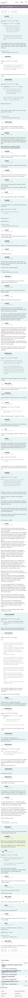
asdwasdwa (3, 20)
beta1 (6, 885)
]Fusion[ (7, 16)
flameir (6, 786)
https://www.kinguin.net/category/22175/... (11, 146)
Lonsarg (7, 303)
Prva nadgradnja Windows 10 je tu (10, 981)
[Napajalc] (2, 133)
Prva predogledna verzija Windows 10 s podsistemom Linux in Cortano (11, 971)
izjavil (17, 20)
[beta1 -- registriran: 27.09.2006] (2, 886)
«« (2, 11)
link (4, 47)
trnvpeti (7, 160)
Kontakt (2, 996)
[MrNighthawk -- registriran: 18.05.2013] (2, 354)
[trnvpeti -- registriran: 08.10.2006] (2, 161)
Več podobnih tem (3, 987)
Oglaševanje (17, 993)
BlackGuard (8, 276)
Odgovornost (4, 993)
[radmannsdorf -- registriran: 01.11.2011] (2, 80)
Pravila (2, 991)
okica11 (7, 876)
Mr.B (6, 850)
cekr (6, 429)
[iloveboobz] (2, 393)
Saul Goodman (8, 633)
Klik (20, 805)
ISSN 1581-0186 (18, 996)
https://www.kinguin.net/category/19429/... (11, 147)
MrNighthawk (8, 353)
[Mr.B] (2, 851)
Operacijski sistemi (13, 968)
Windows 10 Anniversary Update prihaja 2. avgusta (12, 965)
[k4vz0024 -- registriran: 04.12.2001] (2, 152)
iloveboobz (7, 393)
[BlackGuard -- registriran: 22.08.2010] (2, 277)
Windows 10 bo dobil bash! (8, 976)
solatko (7, 323)
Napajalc (7, 133)
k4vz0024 (7, 151)
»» (15, 11)
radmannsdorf (8, 79)
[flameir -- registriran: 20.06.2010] (2, 787)
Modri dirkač (8, 383)
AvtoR (6, 192)
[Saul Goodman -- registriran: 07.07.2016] (2, 633)
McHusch (3, 967)
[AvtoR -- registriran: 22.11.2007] (2, 192)
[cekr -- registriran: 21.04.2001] (2, 429)
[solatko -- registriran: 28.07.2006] (2, 323)
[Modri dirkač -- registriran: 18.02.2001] (2, 384)
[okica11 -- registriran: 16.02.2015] (2, 876)
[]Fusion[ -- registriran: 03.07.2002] (2, 16)
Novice (7, 968)
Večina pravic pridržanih (20, 991)
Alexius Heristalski (9, 614)
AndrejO (7, 797)
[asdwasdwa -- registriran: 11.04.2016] (2, 57)
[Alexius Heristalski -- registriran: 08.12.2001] (2, 615)
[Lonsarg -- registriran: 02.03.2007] (2, 304)
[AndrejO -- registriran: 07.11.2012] (2, 798)
